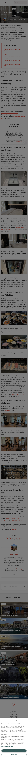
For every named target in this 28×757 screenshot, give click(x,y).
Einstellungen (14, 754)
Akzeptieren (14, 751)
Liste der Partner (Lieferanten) (7, 746)
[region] (14, 737)
